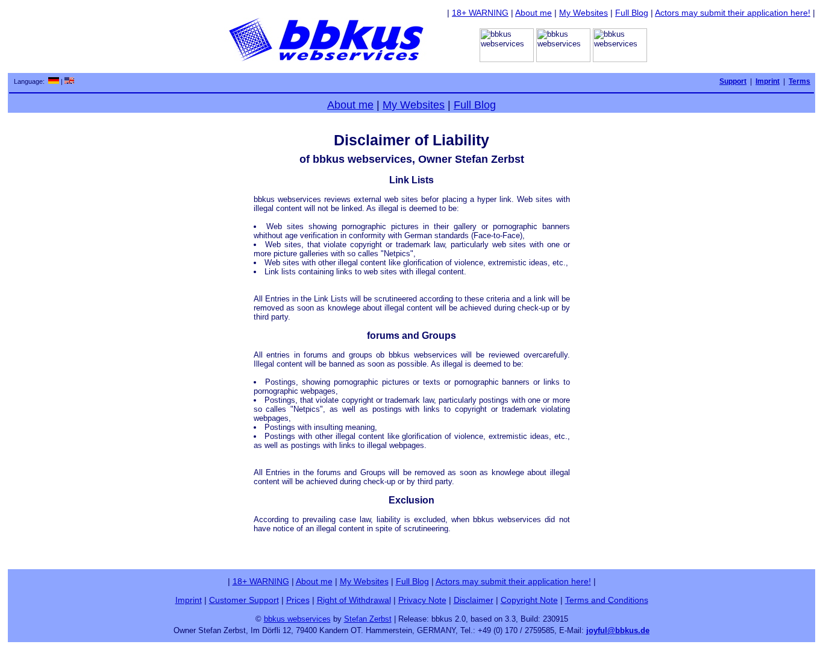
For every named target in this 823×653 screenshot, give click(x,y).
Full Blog (631, 12)
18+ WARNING (480, 12)
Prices (298, 600)
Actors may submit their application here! (732, 12)
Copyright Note (529, 600)
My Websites (583, 12)
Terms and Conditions (606, 600)
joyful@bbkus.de (617, 630)
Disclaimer (473, 600)
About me (533, 12)
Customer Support (244, 600)
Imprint (188, 600)
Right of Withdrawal (354, 600)
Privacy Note (422, 600)
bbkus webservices (297, 618)
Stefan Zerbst (368, 618)
